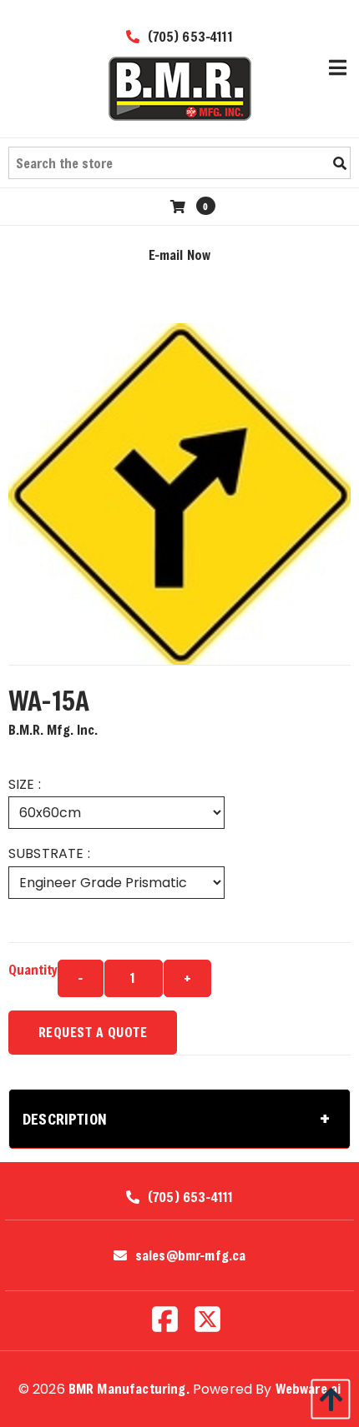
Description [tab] (65, 1119)
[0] (180, 206)
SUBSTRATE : (49, 853)
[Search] (339, 163)
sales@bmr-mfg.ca (190, 1255)
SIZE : (24, 784)
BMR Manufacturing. (129, 1388)
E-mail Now (180, 254)
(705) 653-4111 (188, 36)
